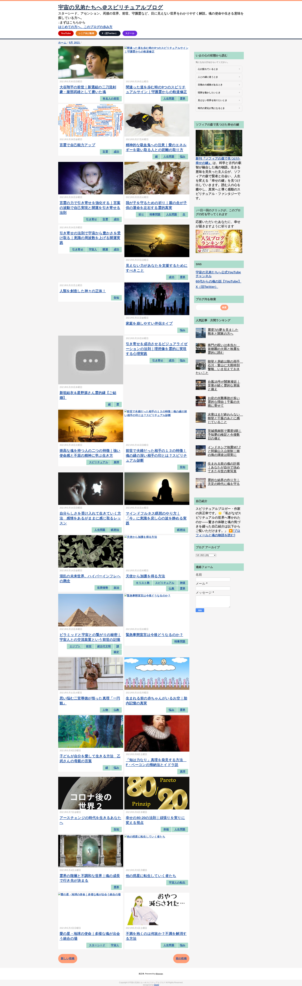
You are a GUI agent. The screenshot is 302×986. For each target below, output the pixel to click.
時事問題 (155, 214)
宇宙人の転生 (177, 882)
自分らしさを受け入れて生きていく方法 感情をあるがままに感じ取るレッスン (90, 518)
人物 (105, 709)
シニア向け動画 (86, 33)
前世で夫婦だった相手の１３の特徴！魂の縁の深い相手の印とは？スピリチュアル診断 (156, 455)
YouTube (66, 33)
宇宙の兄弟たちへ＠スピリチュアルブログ (110, 7)
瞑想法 (115, 529)
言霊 (105, 151)
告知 (116, 297)
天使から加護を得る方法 (145, 576)
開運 (105, 249)
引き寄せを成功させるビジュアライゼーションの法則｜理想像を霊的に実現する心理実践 (157, 349)
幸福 (166, 829)
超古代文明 (104, 646)
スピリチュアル (98, 462)
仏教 (171, 588)
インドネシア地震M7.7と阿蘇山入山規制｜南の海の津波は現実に (224, 451)
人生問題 (168, 98)
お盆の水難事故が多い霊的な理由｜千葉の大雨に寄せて (224, 401)
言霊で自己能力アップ (77, 145)
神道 (182, 582)
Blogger (159, 974)
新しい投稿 (68, 958)
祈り (141, 214)
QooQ (156, 985)
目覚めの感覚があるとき (210, 84)
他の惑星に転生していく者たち (151, 876)
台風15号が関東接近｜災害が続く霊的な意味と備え (224, 385)
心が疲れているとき (208, 69)
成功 (116, 151)
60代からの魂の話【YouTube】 (218, 281)
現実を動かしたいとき (209, 92)
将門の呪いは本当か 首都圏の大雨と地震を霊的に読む (224, 348)
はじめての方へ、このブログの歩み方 (85, 27)
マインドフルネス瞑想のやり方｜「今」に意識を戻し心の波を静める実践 (156, 518)
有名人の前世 (111, 98)
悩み (182, 156)
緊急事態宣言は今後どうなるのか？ (154, 635)
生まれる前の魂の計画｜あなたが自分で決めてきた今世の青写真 (224, 467)
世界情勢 (102, 587)
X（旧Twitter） (110, 33)
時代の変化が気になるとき (211, 108)
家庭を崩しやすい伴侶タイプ (149, 323)
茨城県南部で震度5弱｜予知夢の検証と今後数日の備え (225, 434)
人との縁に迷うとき (208, 77)
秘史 (116, 652)
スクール (129, 33)
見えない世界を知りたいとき (212, 100)
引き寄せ (91, 219)
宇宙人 (93, 249)
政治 (116, 587)
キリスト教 (143, 582)
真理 (116, 462)
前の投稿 (181, 958)
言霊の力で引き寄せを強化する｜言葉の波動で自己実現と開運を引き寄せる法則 (90, 208)
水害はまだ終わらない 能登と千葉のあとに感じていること (225, 418)
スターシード (97, 945)
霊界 (182, 98)
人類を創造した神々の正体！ (83, 291)
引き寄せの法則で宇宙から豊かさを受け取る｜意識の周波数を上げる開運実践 (90, 238)
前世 (89, 646)
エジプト (75, 646)
